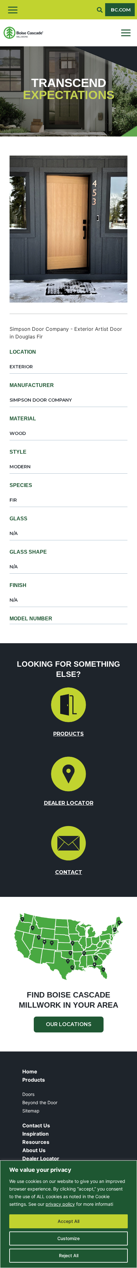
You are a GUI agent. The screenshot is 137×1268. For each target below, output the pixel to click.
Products (33, 1080)
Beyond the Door (39, 1102)
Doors (28, 1094)
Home (29, 1071)
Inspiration (35, 1134)
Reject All (68, 1255)
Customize (68, 1238)
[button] (100, 9)
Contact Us (36, 1125)
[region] (68, 1214)
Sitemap (31, 1110)
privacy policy (60, 1204)
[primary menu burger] (126, 33)
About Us (34, 1150)
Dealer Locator (40, 1158)
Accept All (68, 1221)
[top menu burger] (13, 10)
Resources (35, 1142)
